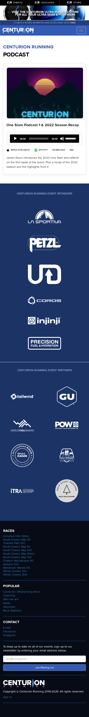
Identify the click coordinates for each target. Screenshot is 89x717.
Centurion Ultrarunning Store (21, 592)
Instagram (9, 635)
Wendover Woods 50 (16, 568)
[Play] (15, 139)
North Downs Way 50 (16, 546)
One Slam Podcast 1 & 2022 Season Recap (42, 125)
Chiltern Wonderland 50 (18, 560)
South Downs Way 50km (18, 553)
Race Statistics (12, 610)
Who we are (10, 599)
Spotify (43, 150)
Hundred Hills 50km (16, 536)
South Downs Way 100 (17, 550)
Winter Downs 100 (15, 571)
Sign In (7, 697)
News (6, 603)
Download (58, 150)
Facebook (9, 631)
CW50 (73, 23)
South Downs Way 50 (17, 539)
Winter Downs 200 (15, 574)
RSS (72, 150)
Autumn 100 (11, 564)
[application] (44, 138)
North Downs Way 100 (17, 557)
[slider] (71, 138)
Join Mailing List (44, 667)
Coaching (9, 595)
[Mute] (62, 139)
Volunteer (9, 607)
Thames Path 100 (14, 543)
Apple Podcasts (20, 150)
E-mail (7, 627)
